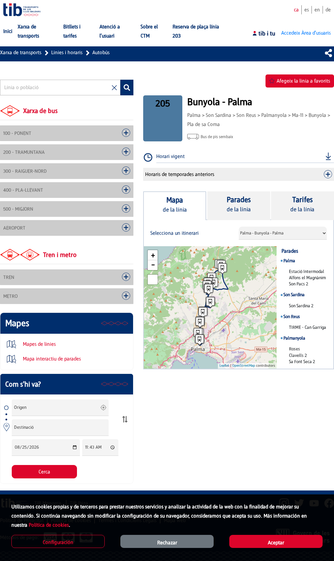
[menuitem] (7, 31)
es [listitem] (306, 10)
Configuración (58, 542)
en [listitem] (317, 10)
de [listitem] (328, 10)
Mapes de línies (39, 344)
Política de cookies (49, 525)
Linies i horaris (67, 52)
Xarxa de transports (20, 52)
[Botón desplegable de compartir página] (328, 52)
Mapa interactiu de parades (51, 359)
